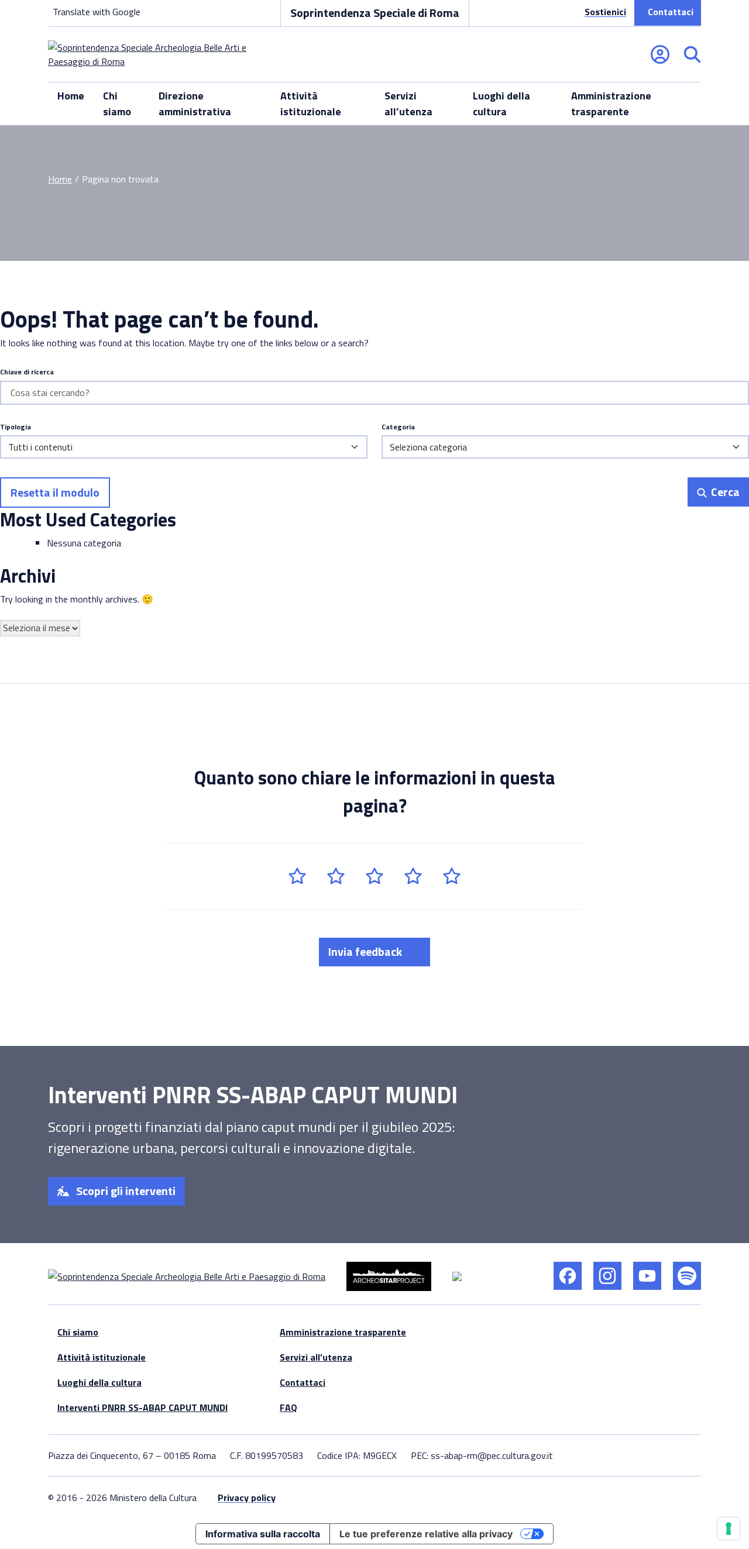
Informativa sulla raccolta (262, 1534)
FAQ (288, 1407)
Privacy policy (247, 1498)
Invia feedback (366, 951)
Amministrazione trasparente (611, 103)
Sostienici (605, 12)
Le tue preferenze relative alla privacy (426, 1534)
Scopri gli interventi (125, 1191)
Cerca (724, 492)
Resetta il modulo (55, 492)
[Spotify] (687, 1276)
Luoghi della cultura (501, 103)
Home (70, 96)
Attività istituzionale (310, 103)
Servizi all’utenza (408, 103)
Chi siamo (117, 103)
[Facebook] (568, 1276)
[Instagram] (607, 1276)
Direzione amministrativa (195, 103)
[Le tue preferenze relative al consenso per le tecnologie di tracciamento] (728, 1528)
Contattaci (670, 12)
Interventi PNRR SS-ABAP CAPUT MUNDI (142, 1407)
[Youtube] (647, 1276)
